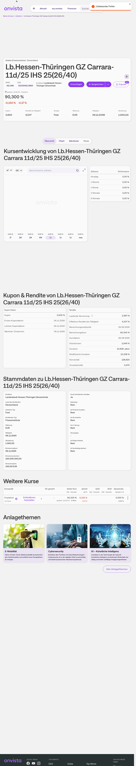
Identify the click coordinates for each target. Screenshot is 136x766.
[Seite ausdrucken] (127, 76)
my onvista (57, 8)
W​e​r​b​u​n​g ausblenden (90, 36)
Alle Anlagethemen (117, 569)
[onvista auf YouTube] (33, 764)
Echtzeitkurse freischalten (29, 498)
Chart (61, 141)
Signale (122, 84)
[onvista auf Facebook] (28, 764)
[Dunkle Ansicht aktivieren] (17, 1)
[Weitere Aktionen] (128, 498)
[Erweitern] (108, 84)
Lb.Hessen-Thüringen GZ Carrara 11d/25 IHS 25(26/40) (44, 16)
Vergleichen (97, 84)
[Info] (9, 170)
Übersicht (49, 141)
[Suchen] (77, 170)
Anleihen (18, 16)
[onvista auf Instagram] (38, 764)
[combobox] (53, 170)
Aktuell (43, 8)
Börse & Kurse (8, 16)
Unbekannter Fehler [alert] (105, 6)
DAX (51, 763)
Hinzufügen (76, 84)
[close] (130, 4)
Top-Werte (91, 763)
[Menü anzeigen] (34, 8)
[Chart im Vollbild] (84, 170)
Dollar (70, 763)
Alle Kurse (74, 141)
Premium (72, 8)
